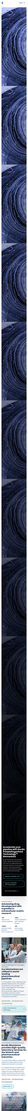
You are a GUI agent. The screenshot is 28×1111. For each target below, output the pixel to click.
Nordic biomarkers (6, 1001)
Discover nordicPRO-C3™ (12, 876)
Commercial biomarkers (17, 1001)
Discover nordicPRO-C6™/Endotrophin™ (11, 884)
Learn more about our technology (9, 1009)
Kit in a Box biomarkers (7, 1003)
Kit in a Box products (11, 891)
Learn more (6, 1086)
